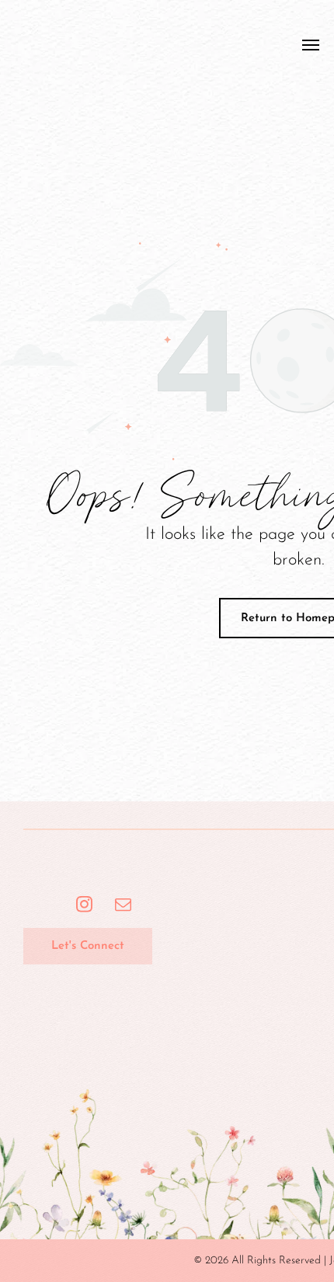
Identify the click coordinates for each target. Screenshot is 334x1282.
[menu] (310, 45)
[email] (123, 906)
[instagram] (84, 906)
